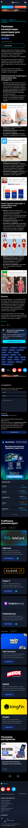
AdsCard (6, 548)
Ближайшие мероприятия (7, 808)
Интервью (16, 352)
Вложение (4, 413)
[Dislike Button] (7, 325)
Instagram (10, 359)
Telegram (4, 357)
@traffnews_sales (11, 825)
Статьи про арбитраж (5, 800)
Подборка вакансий (5, 810)
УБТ (19, 354)
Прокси (3, 487)
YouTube (23, 359)
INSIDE (5, 684)
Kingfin (5, 717)
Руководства (12, 350)
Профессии (13, 354)
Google (16, 357)
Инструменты (20, 350)
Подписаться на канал (14, 341)
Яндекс (3, 361)
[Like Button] (2, 325)
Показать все (12, 527)
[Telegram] (25, 370)
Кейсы (9, 352)
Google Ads (23, 357)
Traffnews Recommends (7, 364)
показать (13, 46)
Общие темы (11, 361)
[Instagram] (14, 370)
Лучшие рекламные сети (6, 803)
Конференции (5, 354)
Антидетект (4, 498)
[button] (25, 2)
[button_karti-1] (8, 7)
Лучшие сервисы (5, 805)
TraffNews (8, 370)
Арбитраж (4, 350)
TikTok (3, 359)
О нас (2, 811)
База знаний (19, 361)
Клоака (3, 504)
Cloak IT (6, 581)
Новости (4, 352)
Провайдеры (5, 347)
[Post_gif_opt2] (14, 10)
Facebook (11, 357)
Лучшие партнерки (5, 801)
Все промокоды (14, 514)
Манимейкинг (23, 347)
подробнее (8, 661)
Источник (4, 321)
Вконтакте (16, 359)
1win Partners (9, 652)
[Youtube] (20, 370)
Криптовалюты (13, 347)
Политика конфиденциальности (8, 794)
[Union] (16, 2)
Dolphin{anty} (9, 614)
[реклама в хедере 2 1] (20, 7)
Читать (4, 769)
